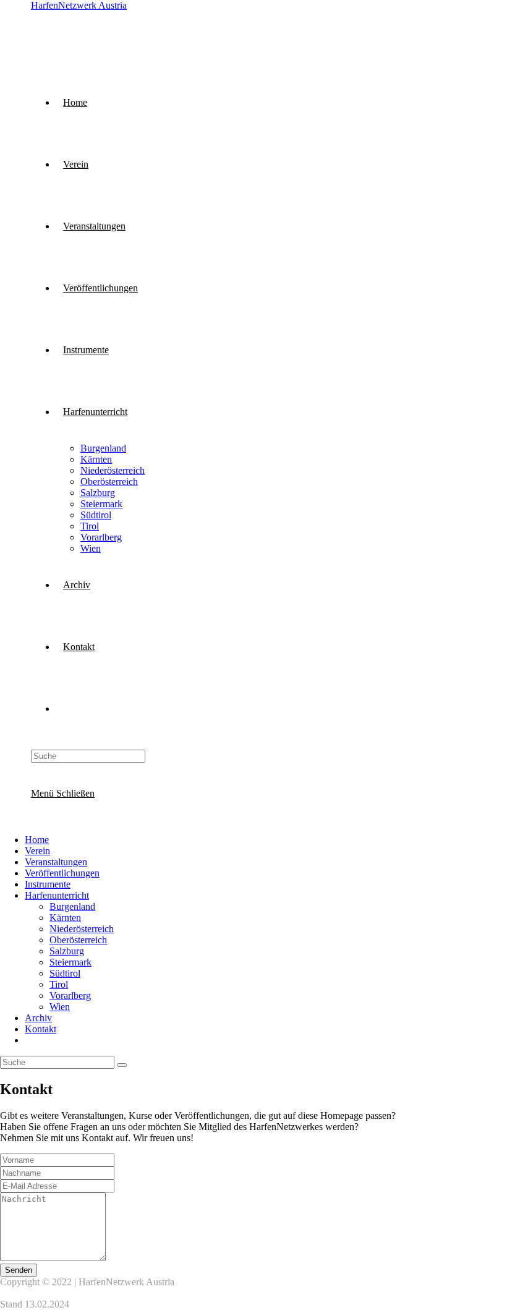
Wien (59, 1006)
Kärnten (65, 917)
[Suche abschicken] (122, 1065)
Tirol (58, 984)
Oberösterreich (78, 940)
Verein (37, 851)
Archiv (38, 1017)
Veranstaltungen (56, 862)
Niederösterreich (81, 928)
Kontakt (40, 1029)
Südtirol (64, 973)
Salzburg (66, 951)
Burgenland (72, 906)
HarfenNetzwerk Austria (79, 5)
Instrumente (47, 884)
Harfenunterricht (57, 895)
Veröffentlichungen (62, 873)
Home (37, 839)
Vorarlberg (70, 995)
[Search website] (63, 708)
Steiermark (70, 962)
